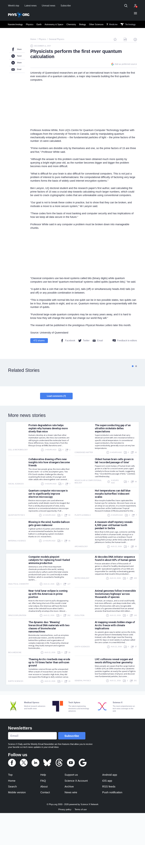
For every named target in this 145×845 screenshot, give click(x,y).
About (44, 786)
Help (43, 774)
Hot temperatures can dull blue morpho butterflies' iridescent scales (112, 493)
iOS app (107, 780)
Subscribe (66, 5)
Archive (69, 786)
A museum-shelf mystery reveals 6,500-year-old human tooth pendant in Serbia (114, 525)
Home (11, 780)
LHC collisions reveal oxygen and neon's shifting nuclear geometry (114, 661)
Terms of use (81, 809)
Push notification (112, 792)
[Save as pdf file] (125, 39)
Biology (82, 24)
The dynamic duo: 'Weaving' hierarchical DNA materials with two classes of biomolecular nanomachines (49, 627)
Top (10, 774)
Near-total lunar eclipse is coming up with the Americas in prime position (47, 593)
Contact (45, 792)
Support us (71, 774)
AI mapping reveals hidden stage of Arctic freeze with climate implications (115, 625)
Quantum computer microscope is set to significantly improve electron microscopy (48, 493)
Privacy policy (64, 809)
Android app (109, 774)
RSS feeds (108, 786)
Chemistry (71, 24)
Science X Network (89, 804)
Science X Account (76, 780)
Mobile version (17, 792)
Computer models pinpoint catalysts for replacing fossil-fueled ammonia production (49, 560)
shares (39, 340)
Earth (39, 24)
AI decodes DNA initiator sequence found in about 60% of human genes (115, 558)
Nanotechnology (15, 24)
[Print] (135, 39)
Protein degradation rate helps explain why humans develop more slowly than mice (48, 428)
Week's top (13, 5)
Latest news (30, 5)
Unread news (48, 5)
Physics (29, 24)
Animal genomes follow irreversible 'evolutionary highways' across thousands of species (115, 593)
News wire (71, 792)
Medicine (113, 24)
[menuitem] (15, 24)
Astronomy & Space (54, 24)
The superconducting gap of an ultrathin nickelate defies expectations (113, 428)
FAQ (43, 780)
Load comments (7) (56, 396)
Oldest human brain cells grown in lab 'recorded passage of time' (114, 461)
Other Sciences (96, 24)
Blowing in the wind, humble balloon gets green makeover (49, 524)
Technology (130, 24)
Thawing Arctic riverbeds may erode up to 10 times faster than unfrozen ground (49, 662)
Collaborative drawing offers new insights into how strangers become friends (49, 462)
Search (12, 786)
